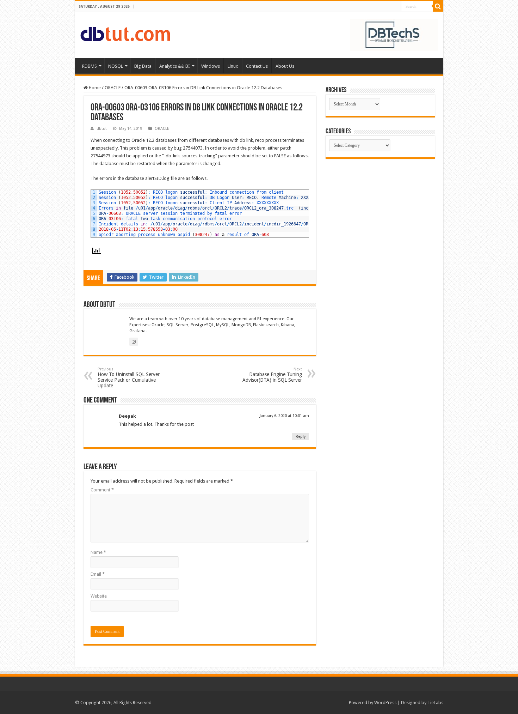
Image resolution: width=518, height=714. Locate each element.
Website (99, 596)
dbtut (102, 128)
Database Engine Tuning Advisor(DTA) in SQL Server (272, 375)
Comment (102, 489)
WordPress (385, 702)
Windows (210, 66)
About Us (285, 66)
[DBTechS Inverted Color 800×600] (394, 34)
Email (98, 574)
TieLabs (435, 702)
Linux (233, 66)
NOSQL (115, 66)
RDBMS (89, 66)
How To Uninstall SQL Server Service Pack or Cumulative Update (129, 377)
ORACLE (113, 87)
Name (98, 552)
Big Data (143, 66)
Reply (301, 436)
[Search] (438, 6)
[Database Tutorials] (125, 32)
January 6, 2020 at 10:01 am (284, 415)
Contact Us (257, 66)
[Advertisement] (380, 212)
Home (94, 87)
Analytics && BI (174, 66)
